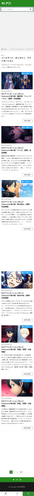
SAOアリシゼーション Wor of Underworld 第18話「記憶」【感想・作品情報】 (16, 403)
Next (21, 472)
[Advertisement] (17, 30)
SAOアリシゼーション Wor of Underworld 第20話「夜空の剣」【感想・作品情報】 (16, 295)
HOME (5, 49)
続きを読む (27, 120)
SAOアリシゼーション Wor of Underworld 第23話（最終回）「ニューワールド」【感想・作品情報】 (16, 96)
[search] (30, 9)
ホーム (5, 494)
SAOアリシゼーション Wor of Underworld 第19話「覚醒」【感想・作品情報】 (16, 349)
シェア (17, 494)
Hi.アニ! (22, 487)
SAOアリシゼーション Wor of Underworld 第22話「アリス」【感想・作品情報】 (16, 150)
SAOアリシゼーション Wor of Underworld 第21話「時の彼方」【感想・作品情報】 (16, 204)
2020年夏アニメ (28, 73)
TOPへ (28, 494)
